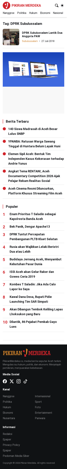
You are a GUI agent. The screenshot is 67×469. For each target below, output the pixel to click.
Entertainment (43, 412)
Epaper (7, 439)
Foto (38, 407)
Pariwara (40, 418)
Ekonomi (45, 13)
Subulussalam (30, 41)
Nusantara (9, 418)
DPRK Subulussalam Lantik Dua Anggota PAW (42, 34)
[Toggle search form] (57, 5)
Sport (38, 401)
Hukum (33, 13)
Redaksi (7, 434)
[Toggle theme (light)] (62, 5)
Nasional (58, 13)
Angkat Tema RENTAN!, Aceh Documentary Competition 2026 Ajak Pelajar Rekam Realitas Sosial (34, 176)
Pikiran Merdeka (26, 5)
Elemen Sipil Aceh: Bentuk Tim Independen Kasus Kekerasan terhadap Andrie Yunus (36, 158)
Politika (21, 13)
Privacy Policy (11, 445)
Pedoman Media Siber (16, 456)
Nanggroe (8, 13)
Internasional (42, 396)
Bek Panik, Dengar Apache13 (30, 226)
